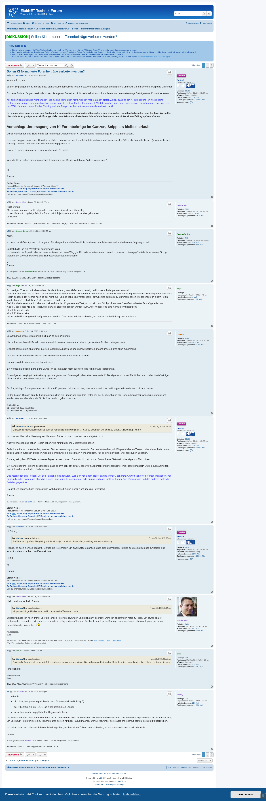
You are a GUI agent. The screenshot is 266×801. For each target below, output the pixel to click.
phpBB (100, 778)
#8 (8, 597)
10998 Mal (200, 99)
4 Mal (194, 297)
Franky (180, 695)
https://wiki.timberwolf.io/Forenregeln (154, 56)
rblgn (179, 289)
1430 (187, 624)
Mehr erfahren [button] (132, 794)
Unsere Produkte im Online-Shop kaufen (109, 773)
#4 (8, 286)
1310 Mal (196, 214)
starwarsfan (182, 620)
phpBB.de (122, 781)
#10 (8, 692)
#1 (8, 75)
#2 (8, 202)
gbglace (180, 334)
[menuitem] (26, 23)
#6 (8, 418)
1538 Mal (196, 343)
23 (186, 293)
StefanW (180, 80)
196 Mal (199, 705)
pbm (179, 654)
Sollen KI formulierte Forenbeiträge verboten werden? (74, 37)
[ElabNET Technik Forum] (13, 12)
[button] (212, 65)
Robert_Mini (182, 205)
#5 (8, 331)
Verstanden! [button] (245, 794)
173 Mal (195, 664)
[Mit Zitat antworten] (169, 72)
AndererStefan (183, 234)
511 (186, 238)
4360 (187, 338)
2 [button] (207, 65)
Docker (102, 640)
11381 (187, 91)
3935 (187, 209)
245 (186, 658)
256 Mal (195, 242)
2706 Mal (200, 345)
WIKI (14, 189)
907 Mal (195, 628)
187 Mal (199, 666)
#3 (8, 231)
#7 (8, 527)
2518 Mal (200, 216)
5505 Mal (196, 97)
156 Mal (195, 703)
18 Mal (199, 299)
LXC (96, 640)
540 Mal (199, 245)
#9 (8, 651)
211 (186, 699)
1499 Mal (200, 631)
